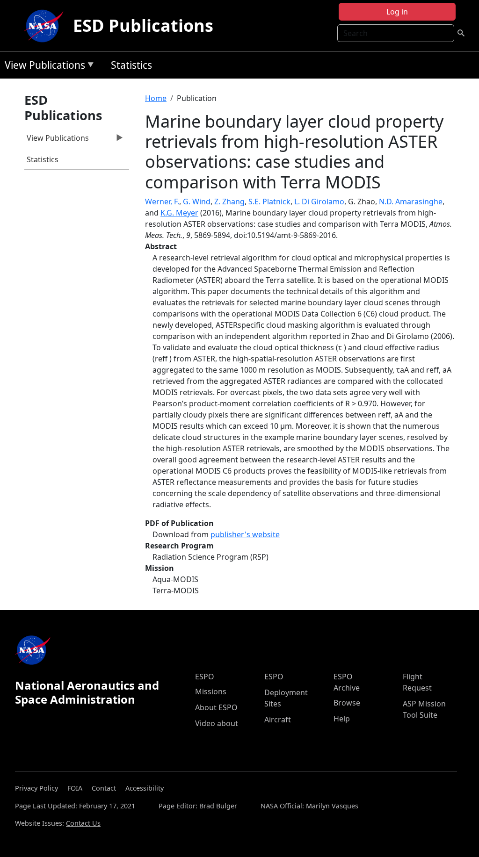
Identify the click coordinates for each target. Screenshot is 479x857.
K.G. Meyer (179, 213)
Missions (210, 691)
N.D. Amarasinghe (411, 201)
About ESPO (216, 707)
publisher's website (245, 534)
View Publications (42, 66)
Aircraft (277, 719)
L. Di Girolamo (319, 201)
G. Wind (196, 201)
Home (156, 98)
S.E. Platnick (269, 201)
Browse (347, 703)
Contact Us (83, 823)
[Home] (46, 25)
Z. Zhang (229, 201)
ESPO (204, 676)
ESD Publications (143, 25)
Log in (397, 12)
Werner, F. (162, 201)
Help (342, 718)
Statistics (131, 65)
